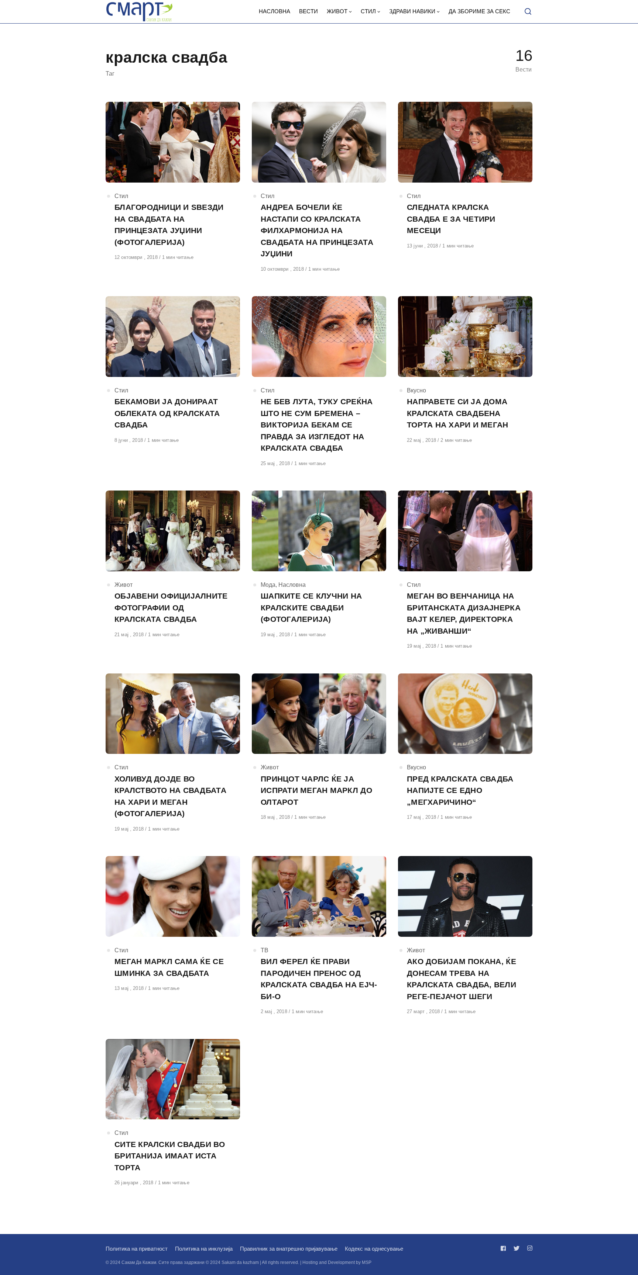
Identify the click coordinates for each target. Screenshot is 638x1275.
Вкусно (416, 390)
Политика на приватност (137, 1248)
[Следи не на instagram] (528, 1248)
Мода (268, 585)
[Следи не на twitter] (516, 1248)
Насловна (292, 585)
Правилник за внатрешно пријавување (288, 1248)
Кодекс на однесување (374, 1248)
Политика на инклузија (204, 1248)
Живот (123, 585)
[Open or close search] (528, 12)
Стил (121, 196)
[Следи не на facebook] (505, 1248)
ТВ (264, 950)
